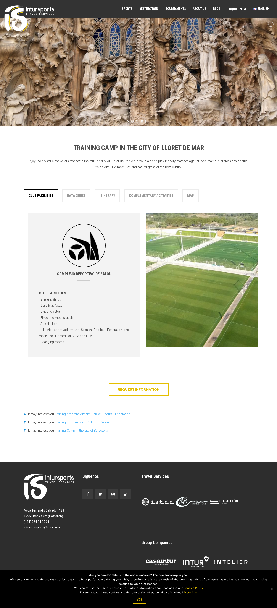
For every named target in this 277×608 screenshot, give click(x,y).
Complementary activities (151, 195)
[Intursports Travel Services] (29, 18)
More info (190, 592)
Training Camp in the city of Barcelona (81, 430)
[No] (271, 589)
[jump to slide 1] (132, 121)
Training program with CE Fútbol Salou (82, 422)
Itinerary (107, 195)
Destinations (149, 8)
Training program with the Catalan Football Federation (92, 414)
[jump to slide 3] (142, 121)
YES (140, 599)
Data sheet (76, 195)
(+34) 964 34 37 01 (36, 521)
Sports (127, 8)
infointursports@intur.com (42, 527)
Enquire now (237, 9)
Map (190, 195)
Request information (138, 389)
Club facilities (41, 195)
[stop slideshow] (146, 121)
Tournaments (176, 8)
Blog (216, 8)
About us (199, 8)
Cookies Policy (193, 588)
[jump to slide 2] (137, 121)
